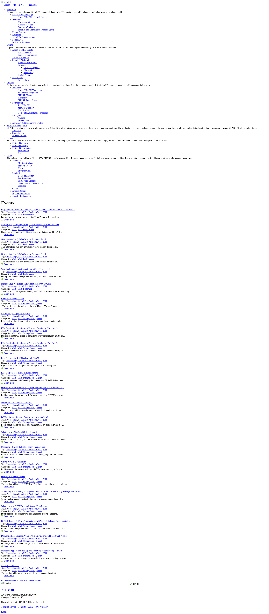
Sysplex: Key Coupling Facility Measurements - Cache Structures (30, 224)
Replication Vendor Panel (12, 298)
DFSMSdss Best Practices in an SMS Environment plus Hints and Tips (32, 387)
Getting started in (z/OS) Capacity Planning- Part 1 (23, 254)
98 (29, 580)
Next (38, 580)
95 (23, 580)
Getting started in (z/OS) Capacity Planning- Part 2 (23, 239)
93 (18, 580)
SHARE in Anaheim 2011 (30, 212)
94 (20, 580)
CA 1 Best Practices (10, 565)
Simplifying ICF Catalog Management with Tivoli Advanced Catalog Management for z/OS (41, 491)
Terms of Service (8, 607)
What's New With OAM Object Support (19, 432)
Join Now (20, 5)
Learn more (9, 220)
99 (32, 580)
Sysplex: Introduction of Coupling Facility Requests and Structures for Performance (38, 209)
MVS (14, 214)
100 (34, 580)
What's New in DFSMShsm (13, 462)
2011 (45, 212)
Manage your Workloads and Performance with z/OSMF (26, 284)
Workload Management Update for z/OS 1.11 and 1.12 (25, 269)
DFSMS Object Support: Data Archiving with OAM (24, 417)
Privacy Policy (41, 607)
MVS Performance (26, 214)
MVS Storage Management (30, 303)
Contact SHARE (25, 607)
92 (16, 580)
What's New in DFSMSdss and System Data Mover (24, 506)
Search (6, 5)
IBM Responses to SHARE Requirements (19, 373)
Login (34, 5)
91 (14, 580)
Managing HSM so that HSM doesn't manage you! (23, 447)
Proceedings (11, 212)
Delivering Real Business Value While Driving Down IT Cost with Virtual (34, 536)
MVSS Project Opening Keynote (15, 313)
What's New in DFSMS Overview (16, 402)
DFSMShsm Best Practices (13, 476)
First (3, 580)
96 (25, 580)
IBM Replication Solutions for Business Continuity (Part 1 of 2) (29, 328)
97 (27, 580)
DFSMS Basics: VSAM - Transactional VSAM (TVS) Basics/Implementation (35, 521)
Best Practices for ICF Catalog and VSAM (20, 358)
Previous (9, 580)
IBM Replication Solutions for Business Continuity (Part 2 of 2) (29, 343)
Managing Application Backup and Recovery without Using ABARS (31, 551)
